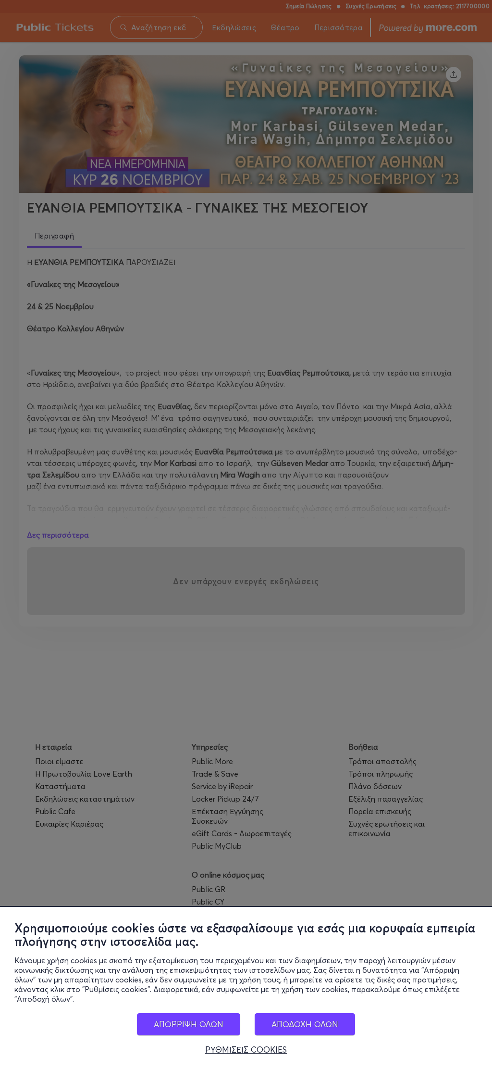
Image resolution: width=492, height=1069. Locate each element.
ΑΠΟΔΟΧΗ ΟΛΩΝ (304, 1024)
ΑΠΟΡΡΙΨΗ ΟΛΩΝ (188, 1024)
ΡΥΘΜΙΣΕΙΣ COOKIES (246, 1050)
